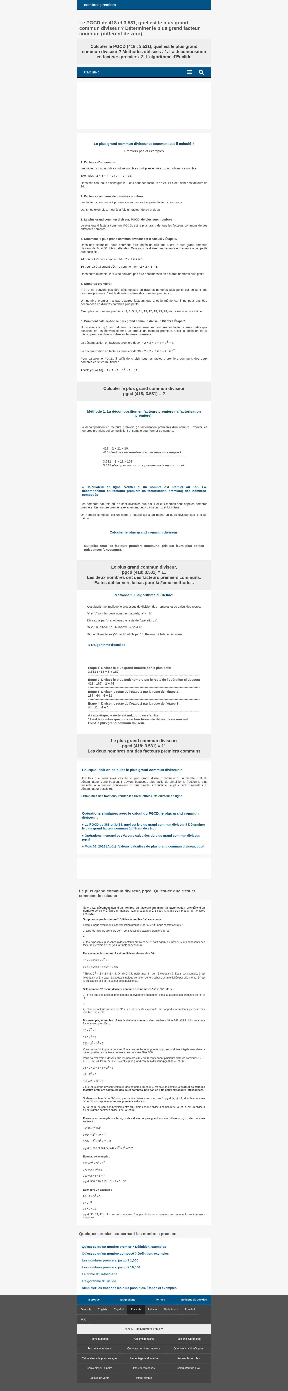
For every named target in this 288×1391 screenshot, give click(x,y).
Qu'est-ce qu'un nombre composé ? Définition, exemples (125, 1253)
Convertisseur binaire (99, 1368)
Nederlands (171, 1309)
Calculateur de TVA (188, 1368)
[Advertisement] (144, 105)
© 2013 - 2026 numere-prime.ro (144, 1329)
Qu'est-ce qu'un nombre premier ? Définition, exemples (124, 1246)
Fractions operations (100, 1348)
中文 (83, 1319)
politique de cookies (194, 1299)
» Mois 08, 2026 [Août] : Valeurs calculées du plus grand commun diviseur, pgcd (143, 846)
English (102, 1309)
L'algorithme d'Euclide (99, 1281)
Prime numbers (99, 1338)
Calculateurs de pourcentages (99, 1358)
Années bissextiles (188, 1358)
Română (190, 1309)
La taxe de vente (99, 1377)
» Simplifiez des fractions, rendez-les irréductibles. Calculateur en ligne (131, 796)
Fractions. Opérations (188, 1338)
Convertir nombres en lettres (144, 1348)
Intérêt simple (144, 1377)
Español (119, 1309)
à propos (94, 1299)
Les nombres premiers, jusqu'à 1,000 (110, 1260)
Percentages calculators (144, 1358)
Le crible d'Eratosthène (99, 1274)
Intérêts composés (144, 1368)
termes (160, 1299)
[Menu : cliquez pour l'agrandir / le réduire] (191, 72)
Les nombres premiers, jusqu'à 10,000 (111, 1267)
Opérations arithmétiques (188, 1348)
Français (136, 1309)
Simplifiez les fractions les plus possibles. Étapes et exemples (129, 1288)
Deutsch (86, 1309)
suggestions (127, 1299)
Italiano (152, 1309)
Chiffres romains (144, 1338)
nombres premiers (100, 5)
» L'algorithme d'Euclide (106, 645)
